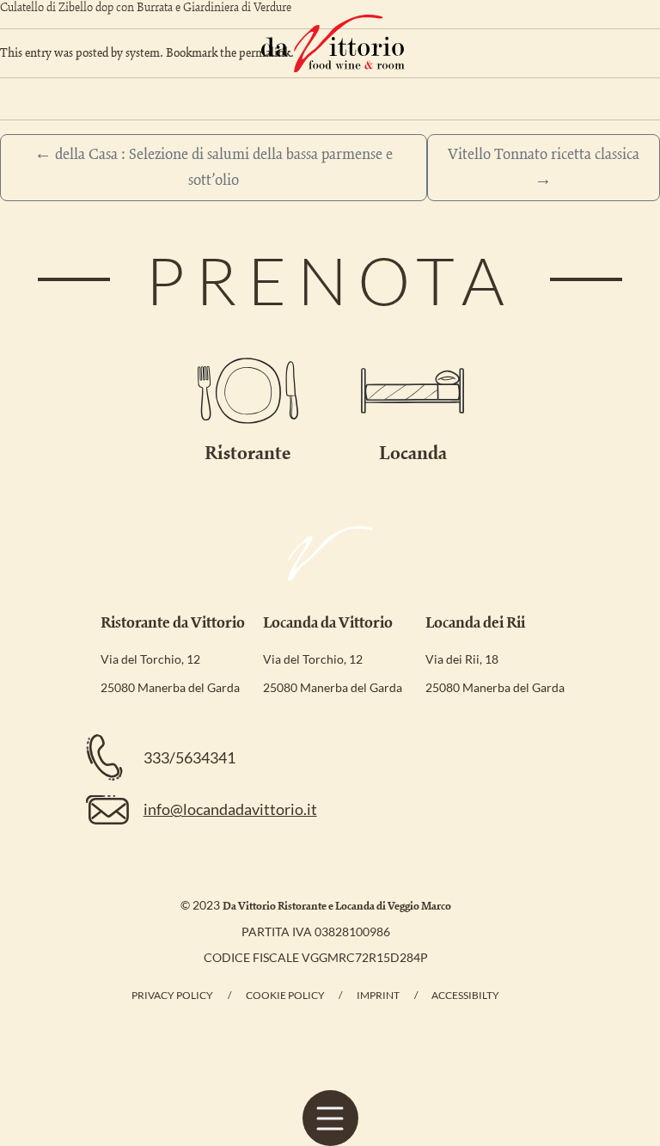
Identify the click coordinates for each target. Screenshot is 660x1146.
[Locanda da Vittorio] (333, 43)
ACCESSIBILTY (465, 995)
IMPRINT (378, 995)
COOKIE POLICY (285, 995)
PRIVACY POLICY (172, 995)
